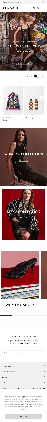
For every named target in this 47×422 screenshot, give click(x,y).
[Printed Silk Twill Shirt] (13, 100)
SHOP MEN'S (23, 57)
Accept (23, 416)
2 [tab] (18, 315)
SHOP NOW (23, 160)
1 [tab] (6, 315)
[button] (23, 366)
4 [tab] (41, 315)
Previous (5, 98)
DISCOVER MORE (23, 63)
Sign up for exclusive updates (12, 2)
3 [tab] (29, 315)
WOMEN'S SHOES (20, 305)
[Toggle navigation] (42, 7)
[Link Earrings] (34, 100)
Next (42, 98)
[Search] (34, 8)
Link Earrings (29, 118)
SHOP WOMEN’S (23, 51)
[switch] (35, 76)
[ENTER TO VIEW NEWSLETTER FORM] (42, 352)
